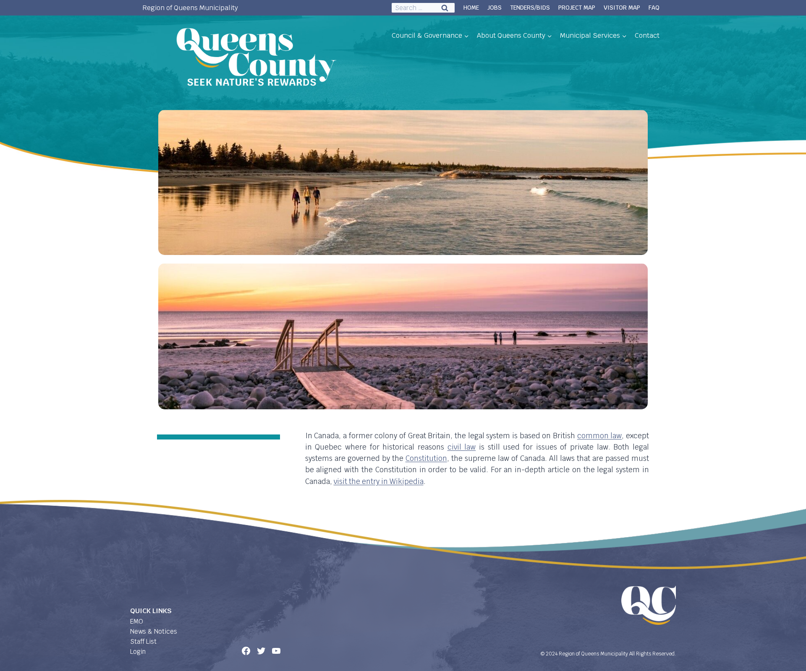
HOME (471, 7)
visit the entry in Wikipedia (379, 481)
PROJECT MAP (576, 7)
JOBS (494, 7)
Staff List (143, 641)
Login (138, 651)
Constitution (426, 458)
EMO (136, 621)
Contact (647, 35)
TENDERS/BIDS (530, 7)
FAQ (654, 7)
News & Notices (153, 631)
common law (599, 435)
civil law (461, 447)
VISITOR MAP (622, 7)
